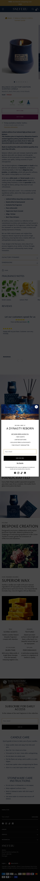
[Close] (36, 406)
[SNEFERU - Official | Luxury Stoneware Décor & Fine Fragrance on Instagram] (18, 473)
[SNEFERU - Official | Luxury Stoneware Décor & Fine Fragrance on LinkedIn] (25, 473)
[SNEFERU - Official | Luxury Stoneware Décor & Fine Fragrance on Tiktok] (21, 473)
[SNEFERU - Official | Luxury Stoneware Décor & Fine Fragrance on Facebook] (15, 473)
